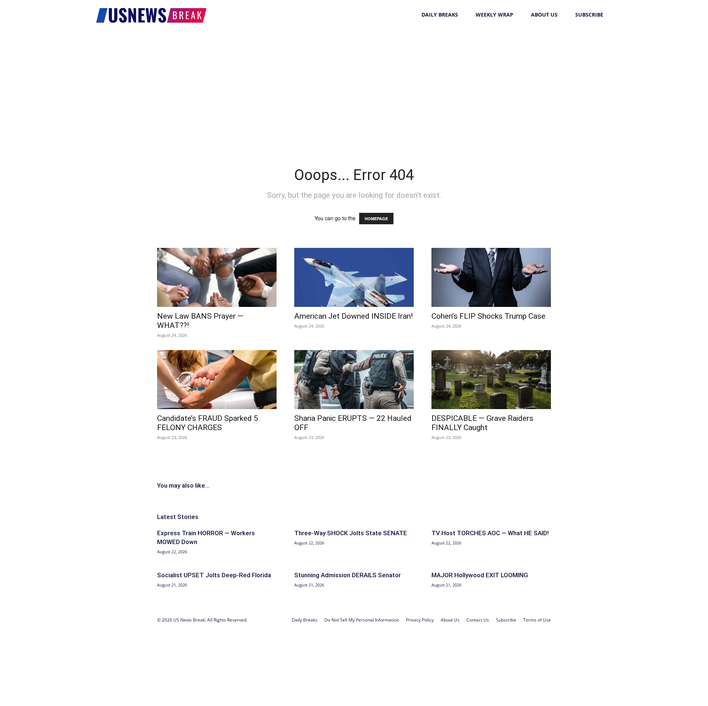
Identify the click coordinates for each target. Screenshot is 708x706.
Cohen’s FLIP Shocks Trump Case (488, 316)
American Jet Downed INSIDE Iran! (353, 316)
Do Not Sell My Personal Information (361, 620)
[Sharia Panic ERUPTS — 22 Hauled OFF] (354, 379)
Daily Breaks (439, 14)
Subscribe (589, 14)
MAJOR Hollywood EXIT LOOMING (479, 575)
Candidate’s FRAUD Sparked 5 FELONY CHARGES (207, 423)
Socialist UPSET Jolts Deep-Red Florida (214, 575)
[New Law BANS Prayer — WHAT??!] (217, 277)
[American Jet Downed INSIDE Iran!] (354, 277)
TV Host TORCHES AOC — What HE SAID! (490, 533)
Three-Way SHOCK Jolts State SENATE (350, 533)
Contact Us (477, 620)
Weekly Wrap (494, 14)
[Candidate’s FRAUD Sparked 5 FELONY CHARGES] (217, 379)
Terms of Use (537, 620)
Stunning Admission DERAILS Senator (347, 575)
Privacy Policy (420, 620)
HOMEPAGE (376, 218)
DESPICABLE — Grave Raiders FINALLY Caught (482, 423)
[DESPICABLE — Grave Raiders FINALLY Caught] (491, 379)
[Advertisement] (354, 84)
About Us (544, 14)
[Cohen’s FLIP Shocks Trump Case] (491, 277)
